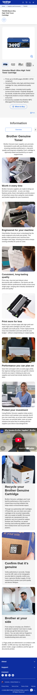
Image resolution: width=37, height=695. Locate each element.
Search (30, 2)
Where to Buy (20, 106)
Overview (18, 129)
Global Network (14, 682)
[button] (33, 65)
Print (33, 112)
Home (3, 6)
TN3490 (25, 6)
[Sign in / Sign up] (23, 2)
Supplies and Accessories (14, 6)
